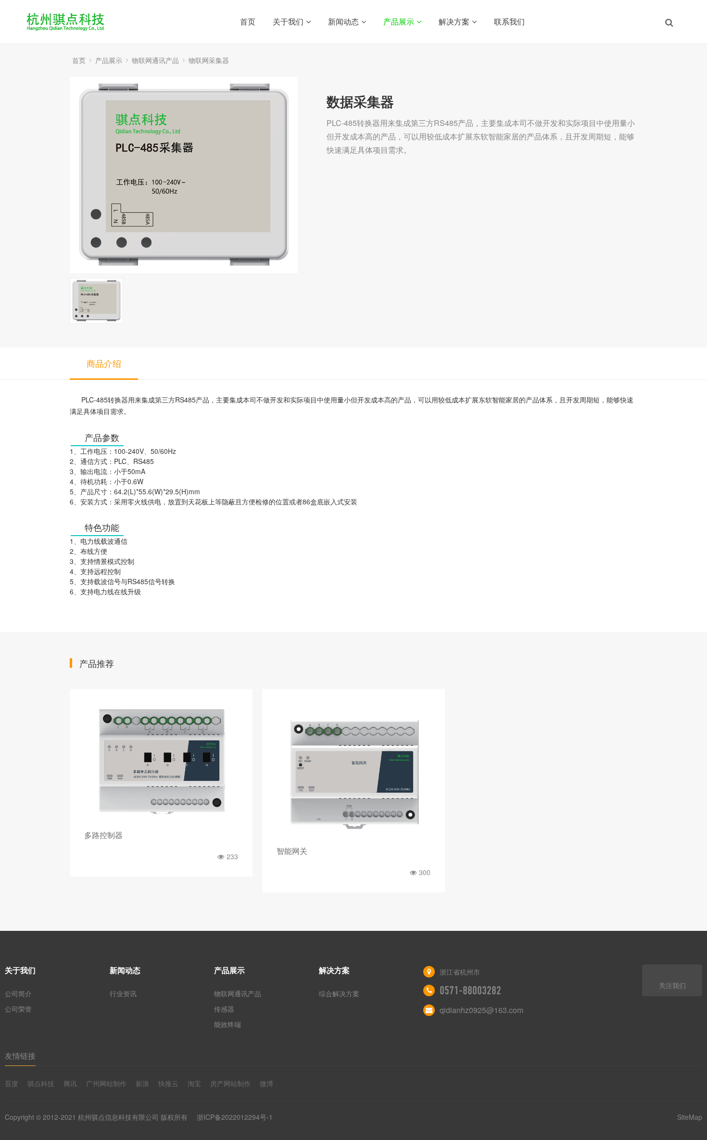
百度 (11, 1083)
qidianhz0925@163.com (481, 1009)
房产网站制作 (230, 1083)
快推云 (168, 1083)
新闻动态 (343, 21)
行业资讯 (123, 993)
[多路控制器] (161, 762)
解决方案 (454, 21)
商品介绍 (104, 363)
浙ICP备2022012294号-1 (235, 1117)
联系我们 (509, 21)
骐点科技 (40, 1083)
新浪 (142, 1083)
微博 (266, 1083)
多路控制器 (103, 834)
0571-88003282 (470, 990)
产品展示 (398, 21)
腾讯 (70, 1083)
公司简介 (18, 993)
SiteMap (689, 1117)
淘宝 (194, 1083)
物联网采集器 (209, 60)
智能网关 (292, 850)
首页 (247, 21)
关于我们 (288, 21)
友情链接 (20, 1055)
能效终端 (227, 1024)
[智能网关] (353, 769)
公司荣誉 (18, 1009)
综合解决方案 (339, 993)
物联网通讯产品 (155, 60)
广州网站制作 (106, 1083)
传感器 (224, 1009)
